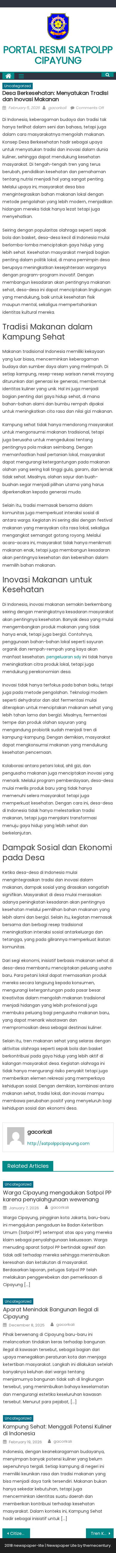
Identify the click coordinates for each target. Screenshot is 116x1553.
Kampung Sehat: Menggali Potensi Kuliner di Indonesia (57, 1430)
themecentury (97, 1545)
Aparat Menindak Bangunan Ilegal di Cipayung (50, 1313)
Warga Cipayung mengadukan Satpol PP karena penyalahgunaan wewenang (57, 1196)
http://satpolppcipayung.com (58, 1143)
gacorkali (57, 108)
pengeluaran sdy (63, 657)
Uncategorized (17, 85)
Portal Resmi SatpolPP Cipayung (58, 55)
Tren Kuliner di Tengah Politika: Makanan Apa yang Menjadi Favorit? (102, 1533)
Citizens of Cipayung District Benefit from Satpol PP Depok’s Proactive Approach (20, 1533)
